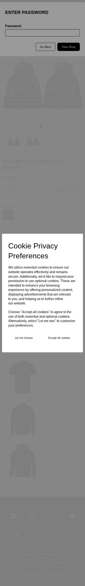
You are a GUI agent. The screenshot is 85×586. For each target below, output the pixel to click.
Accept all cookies (59, 337)
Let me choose (24, 337)
